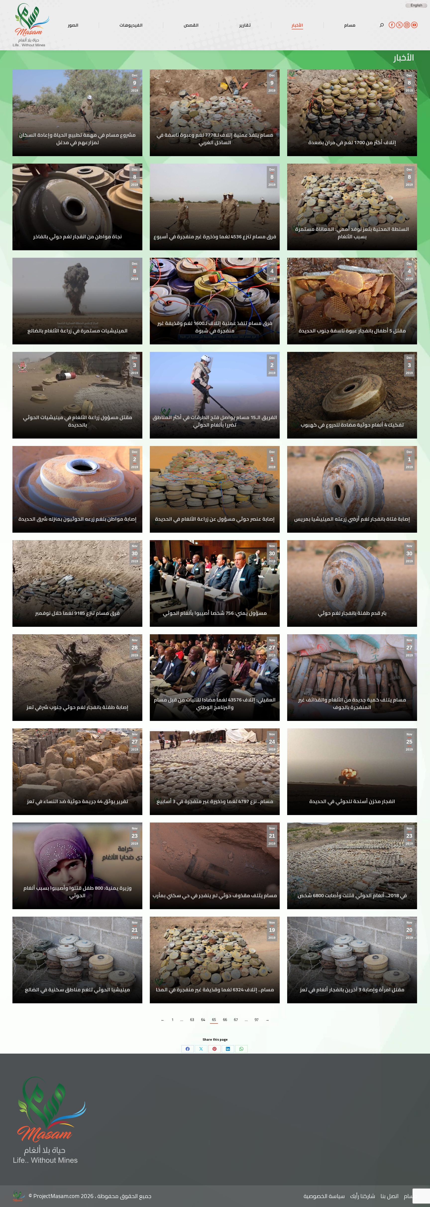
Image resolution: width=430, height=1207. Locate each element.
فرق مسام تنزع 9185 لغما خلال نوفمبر (77, 613)
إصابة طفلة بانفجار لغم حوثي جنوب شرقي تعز (77, 707)
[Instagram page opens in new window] (407, 25)
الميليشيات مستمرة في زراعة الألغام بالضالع (77, 330)
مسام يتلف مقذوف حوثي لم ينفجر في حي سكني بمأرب (215, 895)
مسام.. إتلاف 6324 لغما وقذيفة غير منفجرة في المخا (215, 989)
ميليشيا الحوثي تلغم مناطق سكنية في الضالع (77, 989)
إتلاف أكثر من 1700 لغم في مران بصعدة (352, 142)
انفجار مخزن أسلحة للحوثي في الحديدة (352, 801)
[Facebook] (187, 1049)
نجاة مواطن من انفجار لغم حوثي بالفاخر (77, 236)
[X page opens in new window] (399, 25)
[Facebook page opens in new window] (392, 25)
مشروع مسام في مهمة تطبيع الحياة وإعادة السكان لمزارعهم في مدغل (77, 138)
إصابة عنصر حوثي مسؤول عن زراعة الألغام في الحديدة (215, 518)
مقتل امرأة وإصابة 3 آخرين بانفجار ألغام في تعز (352, 989)
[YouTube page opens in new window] (414, 25)
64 (203, 1019)
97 (257, 1019)
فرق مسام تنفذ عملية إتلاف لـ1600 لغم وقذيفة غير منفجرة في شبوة (214, 326)
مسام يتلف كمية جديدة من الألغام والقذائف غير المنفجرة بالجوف (352, 703)
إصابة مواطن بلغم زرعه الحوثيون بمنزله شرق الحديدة (77, 518)
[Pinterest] (214, 1049)
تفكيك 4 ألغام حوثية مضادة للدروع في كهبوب (352, 424)
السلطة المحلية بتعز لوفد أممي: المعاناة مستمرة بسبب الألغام (352, 232)
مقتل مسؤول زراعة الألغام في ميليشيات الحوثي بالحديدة (77, 421)
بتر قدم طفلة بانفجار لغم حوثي (352, 613)
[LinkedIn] (228, 1049)
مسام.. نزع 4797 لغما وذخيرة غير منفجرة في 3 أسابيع (215, 801)
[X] (201, 1049)
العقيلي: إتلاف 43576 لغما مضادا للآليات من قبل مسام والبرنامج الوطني (215, 703)
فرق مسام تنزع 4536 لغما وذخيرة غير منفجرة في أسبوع (215, 236)
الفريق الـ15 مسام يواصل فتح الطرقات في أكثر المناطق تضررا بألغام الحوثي (215, 421)
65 (214, 1019)
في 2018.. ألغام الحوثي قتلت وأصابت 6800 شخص (352, 895)
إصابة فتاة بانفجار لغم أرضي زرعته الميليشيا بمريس (352, 518)
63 (192, 1019)
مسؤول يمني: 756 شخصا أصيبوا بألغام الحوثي (215, 613)
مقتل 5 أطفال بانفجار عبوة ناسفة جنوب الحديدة (352, 330)
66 (225, 1019)
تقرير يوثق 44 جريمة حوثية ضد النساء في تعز (77, 801)
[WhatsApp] (241, 1049)
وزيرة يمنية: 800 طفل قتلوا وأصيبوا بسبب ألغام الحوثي (77, 891)
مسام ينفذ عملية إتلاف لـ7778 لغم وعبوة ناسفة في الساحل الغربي (215, 138)
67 (236, 1019)
